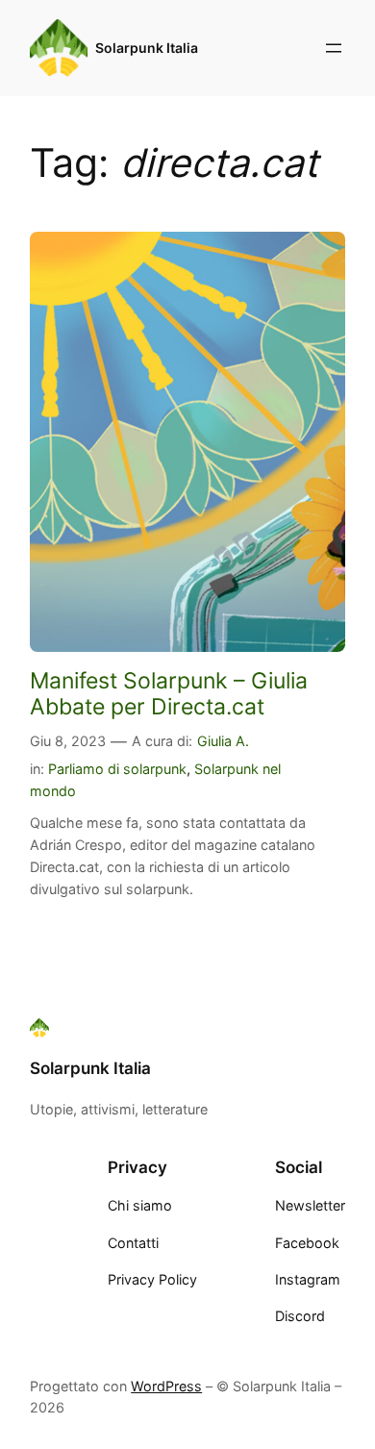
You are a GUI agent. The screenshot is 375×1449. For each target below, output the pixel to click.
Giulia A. (223, 741)
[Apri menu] (333, 48)
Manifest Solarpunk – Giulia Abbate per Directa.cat (169, 693)
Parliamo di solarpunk (117, 769)
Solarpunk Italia (146, 47)
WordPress (166, 1386)
